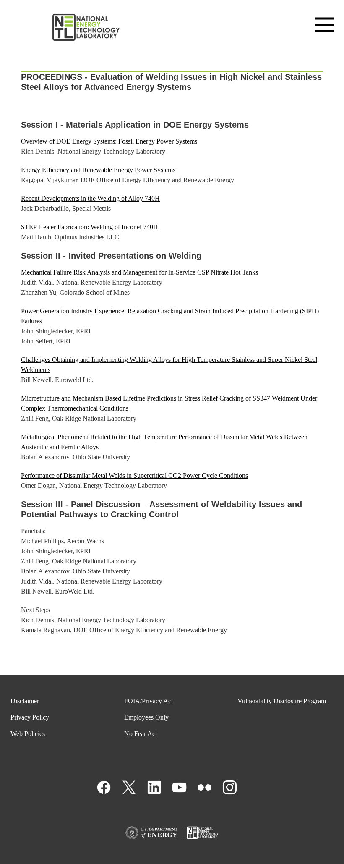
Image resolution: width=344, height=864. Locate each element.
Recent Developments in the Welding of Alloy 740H (90, 198)
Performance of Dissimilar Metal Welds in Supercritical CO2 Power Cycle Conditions (134, 475)
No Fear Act (140, 733)
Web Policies (27, 733)
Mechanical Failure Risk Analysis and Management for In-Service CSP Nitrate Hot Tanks (139, 272)
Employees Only (146, 717)
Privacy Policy (29, 717)
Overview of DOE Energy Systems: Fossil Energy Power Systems (109, 141)
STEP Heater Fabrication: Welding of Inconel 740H (89, 226)
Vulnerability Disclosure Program (281, 700)
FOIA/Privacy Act (148, 700)
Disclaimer (24, 700)
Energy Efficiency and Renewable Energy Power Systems (98, 169)
